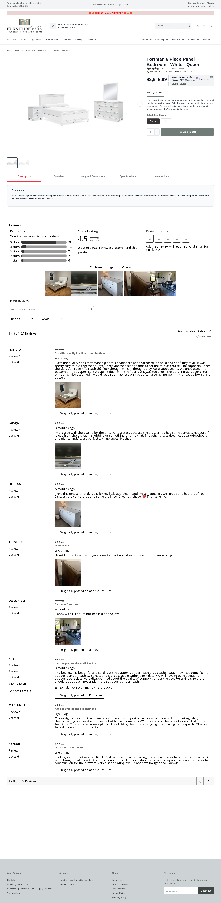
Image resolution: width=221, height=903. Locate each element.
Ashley (153, 71)
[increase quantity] (157, 130)
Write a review (178, 69)
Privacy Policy (118, 888)
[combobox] (173, 26)
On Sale (11, 880)
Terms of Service (120, 884)
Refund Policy (118, 893)
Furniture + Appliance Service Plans (76, 880)
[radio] (153, 121)
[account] (204, 25)
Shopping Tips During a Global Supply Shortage (29, 888)
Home (9, 51)
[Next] (140, 104)
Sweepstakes (13, 893)
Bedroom (19, 51)
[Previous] (11, 104)
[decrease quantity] (157, 134)
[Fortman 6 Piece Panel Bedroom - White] (75, 104)
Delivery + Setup (67, 884)
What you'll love (155, 93)
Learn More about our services (199, 6)
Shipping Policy (119, 897)
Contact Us (117, 880)
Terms (183, 83)
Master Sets (30, 51)
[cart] (210, 26)
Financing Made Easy (17, 884)
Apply (175, 83)
